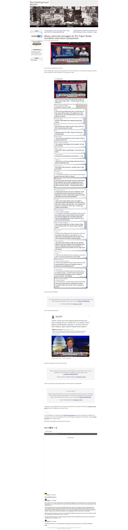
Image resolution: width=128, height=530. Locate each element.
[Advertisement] (74, 3)
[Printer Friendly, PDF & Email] (48, 432)
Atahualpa (69, 528)
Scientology (70, 26)
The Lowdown (39, 28)
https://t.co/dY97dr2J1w (85, 397)
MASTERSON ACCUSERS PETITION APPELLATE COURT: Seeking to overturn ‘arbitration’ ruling (85, 31)
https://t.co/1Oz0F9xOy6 (83, 301)
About (52, 26)
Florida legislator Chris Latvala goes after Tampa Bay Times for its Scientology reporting (56, 31)
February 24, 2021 (77, 304)
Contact (79, 527)
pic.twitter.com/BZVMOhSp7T (70, 374)
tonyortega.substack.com (37, 54)
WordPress (64, 528)
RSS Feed (75, 527)
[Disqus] (70, 475)
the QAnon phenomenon (69, 415)
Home (37, 26)
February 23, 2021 (81, 377)
